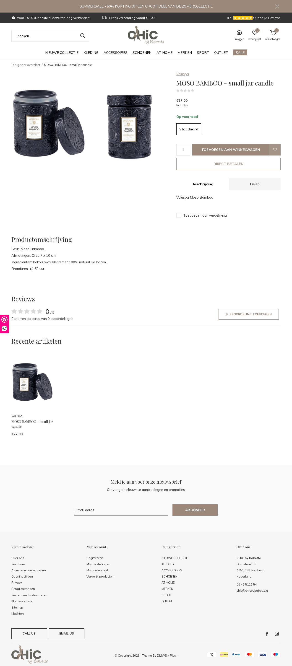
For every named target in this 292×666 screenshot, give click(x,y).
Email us (66, 633)
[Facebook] (267, 634)
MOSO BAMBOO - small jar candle (32, 424)
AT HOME (164, 52)
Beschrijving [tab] (202, 184)
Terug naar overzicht (25, 65)
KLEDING (91, 52)
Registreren (94, 558)
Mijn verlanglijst (97, 570)
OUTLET (221, 52)
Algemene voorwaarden (28, 570)
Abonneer (195, 510)
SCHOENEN (142, 52)
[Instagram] (277, 634)
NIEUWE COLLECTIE (61, 52)
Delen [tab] (255, 184)
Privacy (16, 582)
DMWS (162, 655)
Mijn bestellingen (98, 564)
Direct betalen (229, 164)
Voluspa (182, 74)
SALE (240, 52)
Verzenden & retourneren (29, 595)
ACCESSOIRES (116, 52)
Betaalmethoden (23, 589)
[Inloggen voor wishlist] (275, 149)
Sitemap (17, 607)
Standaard (188, 129)
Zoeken (82, 35)
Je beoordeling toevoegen (249, 314)
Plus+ (174, 655)
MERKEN (184, 52)
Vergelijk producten (100, 576)
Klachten (17, 613)
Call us (29, 633)
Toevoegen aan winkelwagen (230, 150)
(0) (197, 90)
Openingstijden (22, 576)
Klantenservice (21, 601)
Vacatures (18, 564)
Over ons (17, 558)
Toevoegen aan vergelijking (205, 215)
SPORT (203, 52)
